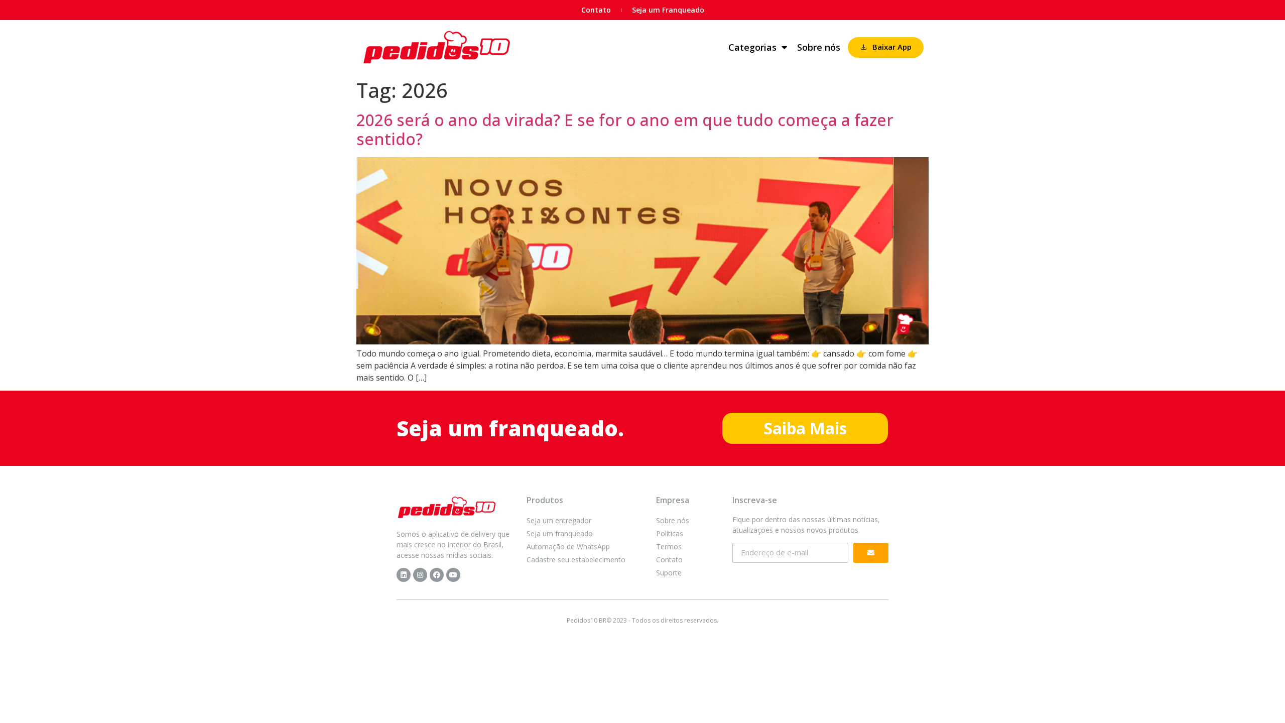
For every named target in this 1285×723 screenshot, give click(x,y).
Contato (596, 10)
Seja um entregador (559, 520)
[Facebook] (437, 575)
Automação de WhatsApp (568, 546)
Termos (669, 546)
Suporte (669, 572)
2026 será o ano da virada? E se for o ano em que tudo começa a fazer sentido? (624, 129)
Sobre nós (818, 47)
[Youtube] (453, 575)
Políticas (669, 533)
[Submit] (870, 553)
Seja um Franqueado (668, 10)
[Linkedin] (404, 575)
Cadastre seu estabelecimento (576, 559)
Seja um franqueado (560, 533)
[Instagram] (420, 575)
